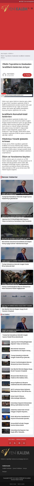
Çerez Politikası (17, 468)
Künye (25, 468)
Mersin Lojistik (21, 484)
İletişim (4, 471)
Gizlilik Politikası (6, 468)
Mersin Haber (13, 484)
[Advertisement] (17, 32)
